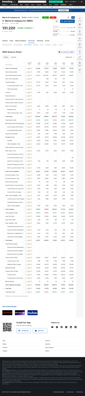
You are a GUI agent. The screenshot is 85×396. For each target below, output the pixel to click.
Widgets (5, 351)
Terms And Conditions (58, 392)
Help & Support (49, 347)
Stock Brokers (64, 7)
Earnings (54, 44)
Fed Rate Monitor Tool (78, 7)
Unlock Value (70, 27)
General (5, 41)
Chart (11, 41)
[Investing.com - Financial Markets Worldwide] (8, 1)
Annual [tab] (6, 57)
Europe (70, 7)
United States (31, 7)
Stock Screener (13, 7)
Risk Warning (79, 392)
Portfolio (5, 347)
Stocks (5, 7)
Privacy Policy (70, 392)
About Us (47, 340)
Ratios (41, 44)
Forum (47, 41)
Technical (40, 41)
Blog (4, 340)
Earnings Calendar (22, 7)
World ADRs (57, 7)
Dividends (47, 44)
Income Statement (17, 44)
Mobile (4, 344)
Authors (47, 351)
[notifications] (79, 1)
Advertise (47, 344)
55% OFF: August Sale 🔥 (56, 1)
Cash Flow (35, 44)
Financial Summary (6, 44)
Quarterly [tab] (13, 57)
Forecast (61, 44)
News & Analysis (20, 41)
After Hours (44, 7)
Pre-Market (37, 7)
